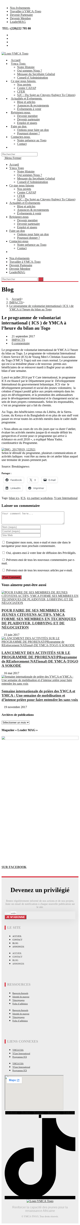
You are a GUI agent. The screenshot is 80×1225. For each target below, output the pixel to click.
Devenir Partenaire (21, 14)
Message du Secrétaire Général (36, 178)
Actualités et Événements (24, 203)
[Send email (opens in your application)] (11, 45)
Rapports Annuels (20, 993)
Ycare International (65, 498)
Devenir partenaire (28, 223)
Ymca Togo (16, 168)
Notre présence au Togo (31, 244)
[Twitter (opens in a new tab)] (11, 35)
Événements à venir (29, 213)
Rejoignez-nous (19, 216)
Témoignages (18, 1000)
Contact (22, 248)
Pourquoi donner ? (28, 237)
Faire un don (17, 230)
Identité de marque (20, 996)
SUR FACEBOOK (14, 867)
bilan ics (14, 498)
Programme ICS (19, 1057)
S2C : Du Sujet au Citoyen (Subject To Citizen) (46, 199)
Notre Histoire (26, 171)
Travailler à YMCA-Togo (25, 11)
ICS (23, 498)
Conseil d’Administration (32, 182)
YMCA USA (17, 1050)
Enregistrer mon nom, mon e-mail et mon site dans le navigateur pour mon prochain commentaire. (36, 544)
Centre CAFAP (26, 192)
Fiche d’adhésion (20, 1003)
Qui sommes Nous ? (29, 175)
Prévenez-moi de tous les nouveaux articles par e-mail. (39, 570)
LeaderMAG (18, 21)
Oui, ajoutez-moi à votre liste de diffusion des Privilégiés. (40, 552)
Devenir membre (27, 220)
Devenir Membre (20, 18)
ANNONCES (18, 947)
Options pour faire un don (33, 234)
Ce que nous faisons (21, 185)
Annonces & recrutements (33, 209)
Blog (15, 943)
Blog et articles (26, 206)
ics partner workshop (40, 498)
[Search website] (12, 147)
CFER (21, 196)
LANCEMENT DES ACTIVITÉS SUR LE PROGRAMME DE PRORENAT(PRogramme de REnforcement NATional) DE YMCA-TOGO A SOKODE (40, 659)
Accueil (14, 164)
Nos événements (20, 7)
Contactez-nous (18, 241)
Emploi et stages (27, 227)
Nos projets (24, 189)
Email (7, 913)
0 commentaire (21, 343)
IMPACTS (18, 339)
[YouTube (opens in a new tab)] (11, 42)
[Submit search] (40, 279)
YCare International (21, 1053)
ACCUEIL (17, 936)
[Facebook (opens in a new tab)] (11, 38)
